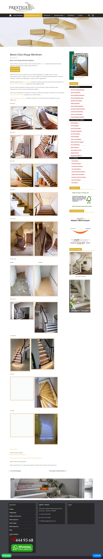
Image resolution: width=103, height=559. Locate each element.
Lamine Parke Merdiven (76, 114)
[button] (40, 15)
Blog (10, 530)
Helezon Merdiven (75, 103)
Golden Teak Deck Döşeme (78, 174)
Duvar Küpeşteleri (75, 144)
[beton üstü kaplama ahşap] (22, 135)
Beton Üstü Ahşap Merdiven (78, 90)
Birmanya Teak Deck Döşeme (79, 177)
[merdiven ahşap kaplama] (46, 135)
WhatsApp (7, 555)
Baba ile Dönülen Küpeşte (77, 142)
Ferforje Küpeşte (75, 136)
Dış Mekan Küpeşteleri (76, 131)
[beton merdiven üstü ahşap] (22, 193)
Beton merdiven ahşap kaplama (18, 84)
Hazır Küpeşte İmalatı (76, 150)
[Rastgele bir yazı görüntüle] (92, 15)
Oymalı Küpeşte (75, 147)
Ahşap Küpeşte (74, 123)
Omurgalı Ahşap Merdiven (77, 98)
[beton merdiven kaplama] (46, 107)
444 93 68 (97, 555)
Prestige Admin (14, 57)
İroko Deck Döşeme (76, 163)
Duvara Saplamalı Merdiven (77, 95)
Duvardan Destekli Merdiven (78, 109)
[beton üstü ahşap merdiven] (46, 193)
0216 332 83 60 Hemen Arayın (15, 69)
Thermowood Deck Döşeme (78, 171)
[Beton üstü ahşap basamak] (22, 107)
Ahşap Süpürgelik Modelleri (77, 117)
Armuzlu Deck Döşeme (77, 166)
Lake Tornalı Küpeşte (76, 139)
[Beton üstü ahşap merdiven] (22, 164)
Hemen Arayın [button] (13, 449)
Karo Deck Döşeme (76, 169)
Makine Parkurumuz (15, 516)
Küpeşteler (47, 15)
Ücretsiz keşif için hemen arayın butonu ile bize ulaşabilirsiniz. (26, 458)
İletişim (80, 15)
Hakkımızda (70, 15)
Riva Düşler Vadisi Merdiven (57, 471)
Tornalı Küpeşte (75, 125)
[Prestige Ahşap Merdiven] (10, 15)
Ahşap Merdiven (18, 15)
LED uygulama (26, 82)
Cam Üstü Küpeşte (15, 471)
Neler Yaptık (12, 523)
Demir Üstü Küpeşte (76, 128)
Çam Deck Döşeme (76, 180)
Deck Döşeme (75, 161)
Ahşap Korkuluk (75, 153)
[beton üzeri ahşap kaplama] (46, 164)
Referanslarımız (58, 15)
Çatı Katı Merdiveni (75, 92)
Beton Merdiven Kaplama (32, 15)
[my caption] (22, 222)
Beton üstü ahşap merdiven (17, 94)
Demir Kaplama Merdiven (77, 106)
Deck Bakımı (75, 182)
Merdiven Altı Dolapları (76, 100)
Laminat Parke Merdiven (77, 111)
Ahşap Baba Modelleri (76, 155)
